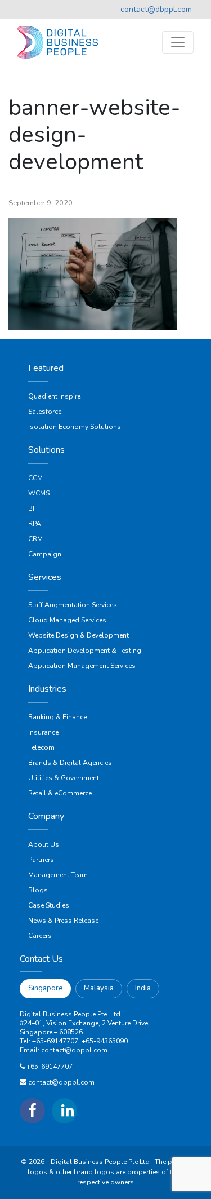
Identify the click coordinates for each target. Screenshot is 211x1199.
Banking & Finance (57, 717)
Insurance (43, 732)
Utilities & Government (63, 777)
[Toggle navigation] (178, 42)
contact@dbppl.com (156, 9)
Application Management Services (82, 665)
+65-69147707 (49, 1066)
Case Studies (48, 905)
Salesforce (44, 411)
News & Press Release (63, 920)
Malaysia (99, 988)
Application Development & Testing (84, 650)
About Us (43, 844)
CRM (35, 538)
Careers (40, 935)
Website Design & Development (78, 635)
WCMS (39, 493)
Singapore (45, 988)
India (143, 988)
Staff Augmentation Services (72, 604)
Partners (41, 859)
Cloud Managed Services (67, 620)
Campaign (44, 554)
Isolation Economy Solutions (74, 426)
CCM (35, 478)
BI (31, 508)
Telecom (41, 747)
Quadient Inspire (54, 396)
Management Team (58, 874)
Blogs (38, 890)
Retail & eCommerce (60, 793)
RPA (34, 523)
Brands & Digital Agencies (70, 762)
